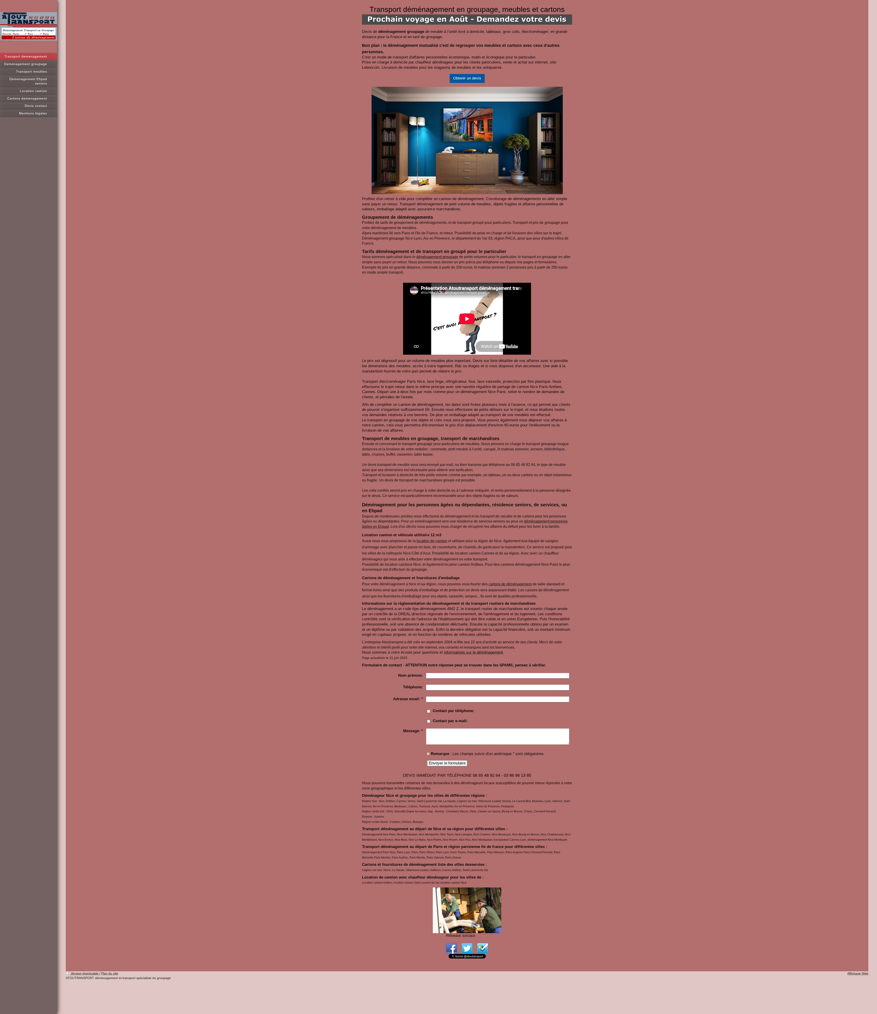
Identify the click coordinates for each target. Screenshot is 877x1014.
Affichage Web (857, 973)
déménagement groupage (437, 257)
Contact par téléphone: (453, 711)
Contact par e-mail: (450, 721)
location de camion (432, 541)
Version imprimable (84, 973)
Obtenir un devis (467, 78)
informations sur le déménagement (473, 652)
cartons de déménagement (510, 584)
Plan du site (109, 973)
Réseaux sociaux (460, 935)
